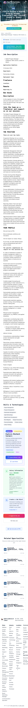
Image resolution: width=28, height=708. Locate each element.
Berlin (17, 641)
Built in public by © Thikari (9, 619)
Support (4, 652)
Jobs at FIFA (8, 33)
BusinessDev (5, 637)
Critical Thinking (7, 424)
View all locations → (17, 667)
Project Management (8, 407)
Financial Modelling (8, 422)
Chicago (18, 654)
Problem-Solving (18, 422)
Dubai (17, 660)
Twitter (25, 630)
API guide (13, 705)
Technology (12, 640)
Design (4, 645)
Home (2, 33)
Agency (11, 647)
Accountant (5, 660)
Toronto (18, 649)
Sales (3, 649)
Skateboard (12, 659)
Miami (17, 656)
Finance (4, 668)
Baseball (11, 678)
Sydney (18, 652)
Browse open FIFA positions (14, 28)
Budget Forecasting (17, 419)
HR (3, 654)
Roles (3, 625)
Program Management (9, 409)
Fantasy (11, 671)
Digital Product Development (10, 417)
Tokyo (17, 658)
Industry (11, 625)
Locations (18, 625)
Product (4, 643)
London (18, 627)
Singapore (18, 662)
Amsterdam (19, 643)
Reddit (25, 628)
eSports (11, 631)
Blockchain (5, 666)
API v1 (16, 705)
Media (10, 635)
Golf (10, 680)
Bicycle (11, 649)
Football (11, 684)
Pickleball (11, 689)
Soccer (11, 673)
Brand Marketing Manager (4, 695)
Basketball (11, 676)
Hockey (11, 682)
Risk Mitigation (7, 419)
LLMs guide (21, 705)
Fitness (11, 661)
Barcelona (18, 647)
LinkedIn (25, 634)
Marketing (4, 647)
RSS (24, 644)
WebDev (4, 627)
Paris (17, 645)
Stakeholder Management (10, 412)
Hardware (11, 637)
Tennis (10, 686)
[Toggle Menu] (24, 2)
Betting (11, 633)
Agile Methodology (8, 414)
